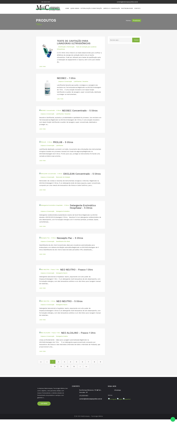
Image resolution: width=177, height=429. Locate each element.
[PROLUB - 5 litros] (46, 142)
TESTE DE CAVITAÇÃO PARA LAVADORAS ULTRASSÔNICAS (73, 42)
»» (86, 366)
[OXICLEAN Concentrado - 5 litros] (51, 174)
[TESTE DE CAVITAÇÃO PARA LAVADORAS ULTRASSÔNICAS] (48, 51)
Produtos (136, 20)
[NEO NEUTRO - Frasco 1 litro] (49, 270)
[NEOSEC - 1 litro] (48, 88)
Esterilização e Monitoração (91, 8)
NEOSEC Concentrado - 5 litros (80, 110)
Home (67, 8)
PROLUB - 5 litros (63, 142)
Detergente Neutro (61, 273)
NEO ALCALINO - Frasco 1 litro (78, 333)
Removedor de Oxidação (63, 177)
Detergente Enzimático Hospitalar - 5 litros (83, 206)
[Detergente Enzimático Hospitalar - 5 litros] (54, 206)
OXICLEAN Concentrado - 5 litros (82, 173)
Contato (137, 8)
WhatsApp (117, 390)
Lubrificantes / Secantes (81, 81)
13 (74, 366)
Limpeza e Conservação (111, 8)
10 (54, 366)
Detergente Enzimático (63, 211)
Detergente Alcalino (62, 336)
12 (67, 366)
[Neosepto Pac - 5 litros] (48, 238)
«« (40, 362)
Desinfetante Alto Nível (63, 241)
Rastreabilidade (127, 8)
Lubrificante (59, 145)
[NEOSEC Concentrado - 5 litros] (50, 111)
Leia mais (42, 66)
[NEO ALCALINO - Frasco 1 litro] (50, 333)
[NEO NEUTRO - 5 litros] (47, 301)
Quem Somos (74, 8)
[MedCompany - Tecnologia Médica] (48, 9)
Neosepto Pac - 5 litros (70, 238)
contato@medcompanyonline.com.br (127, 2)
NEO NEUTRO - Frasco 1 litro (76, 269)
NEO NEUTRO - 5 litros (69, 301)
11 (61, 366)
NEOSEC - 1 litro (66, 78)
